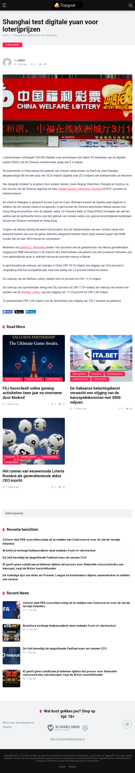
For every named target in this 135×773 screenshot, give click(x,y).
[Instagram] (127, 724)
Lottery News (12, 45)
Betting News (79, 374)
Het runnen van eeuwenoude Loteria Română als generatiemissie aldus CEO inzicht (33, 476)
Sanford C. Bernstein (32, 247)
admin (21, 60)
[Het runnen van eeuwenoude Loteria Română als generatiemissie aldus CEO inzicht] (34, 441)
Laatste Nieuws (33, 379)
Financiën (96, 374)
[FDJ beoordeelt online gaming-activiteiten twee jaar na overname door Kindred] (34, 358)
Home (5, 35)
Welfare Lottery (30, 292)
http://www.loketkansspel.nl (67, 739)
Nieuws (72, 766)
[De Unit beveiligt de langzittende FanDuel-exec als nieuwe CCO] (11, 663)
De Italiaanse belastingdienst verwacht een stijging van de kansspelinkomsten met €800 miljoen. (95, 395)
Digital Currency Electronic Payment (80, 189)
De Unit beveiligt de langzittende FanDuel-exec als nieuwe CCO (44, 557)
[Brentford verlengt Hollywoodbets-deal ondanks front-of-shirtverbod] (11, 640)
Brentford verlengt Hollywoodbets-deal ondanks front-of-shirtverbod (49, 550)
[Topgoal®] (67, 5)
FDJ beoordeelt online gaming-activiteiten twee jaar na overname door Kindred (32, 393)
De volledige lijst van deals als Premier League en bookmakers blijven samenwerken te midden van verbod (66, 577)
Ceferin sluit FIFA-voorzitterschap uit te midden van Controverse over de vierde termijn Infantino (61, 541)
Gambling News (12, 379)
